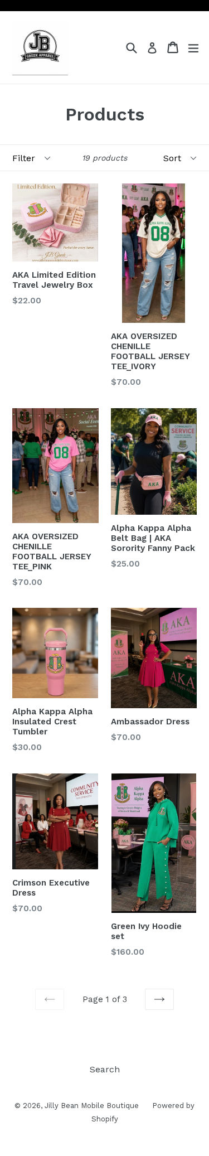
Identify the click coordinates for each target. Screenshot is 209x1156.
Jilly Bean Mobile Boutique (93, 1105)
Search (105, 1069)
